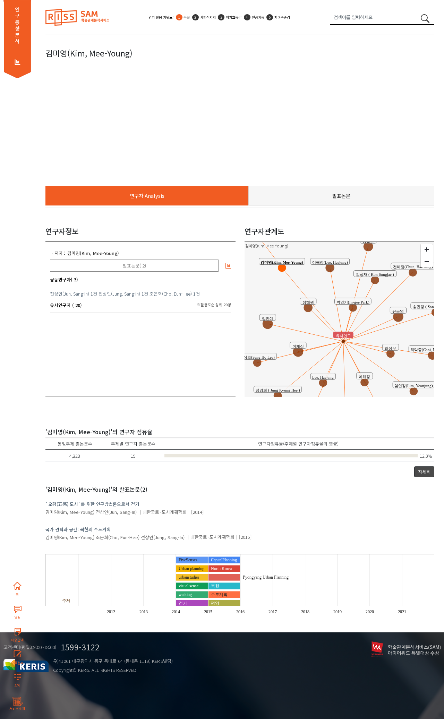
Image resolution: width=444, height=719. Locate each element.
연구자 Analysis (147, 195)
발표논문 (341, 195)
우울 (186, 17)
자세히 (424, 471)
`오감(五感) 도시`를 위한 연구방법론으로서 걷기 (92, 504)
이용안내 (17, 640)
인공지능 (258, 17)
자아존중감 (282, 17)
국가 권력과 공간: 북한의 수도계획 (78, 529)
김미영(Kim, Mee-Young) (93, 253)
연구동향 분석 (17, 25)
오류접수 (17, 662)
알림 (17, 617)
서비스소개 (17, 708)
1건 (94, 293)
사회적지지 (208, 17)
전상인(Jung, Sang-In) (119, 293)
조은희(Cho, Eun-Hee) (171, 293)
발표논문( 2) (134, 265)
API (17, 685)
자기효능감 (233, 17)
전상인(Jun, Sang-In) (69, 293)
